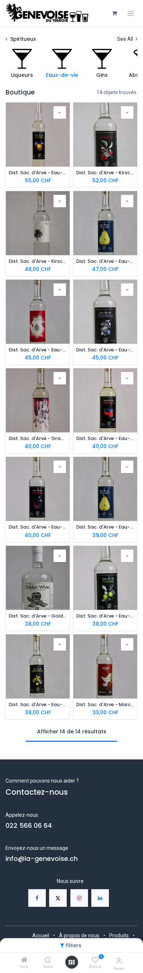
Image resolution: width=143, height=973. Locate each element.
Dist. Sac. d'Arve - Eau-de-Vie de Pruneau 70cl (105, 350)
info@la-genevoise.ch (42, 858)
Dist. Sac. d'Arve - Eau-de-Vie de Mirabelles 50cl (38, 704)
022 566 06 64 (29, 825)
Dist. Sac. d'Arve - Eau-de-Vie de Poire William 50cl (105, 527)
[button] (60, 112)
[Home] (24, 960)
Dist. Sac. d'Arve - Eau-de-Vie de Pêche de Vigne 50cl (38, 350)
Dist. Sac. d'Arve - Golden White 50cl (38, 616)
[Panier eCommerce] (114, 13)
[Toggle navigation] (131, 13)
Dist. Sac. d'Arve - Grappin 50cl (38, 438)
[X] (58, 898)
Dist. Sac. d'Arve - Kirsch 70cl (105, 172)
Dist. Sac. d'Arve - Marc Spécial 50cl (105, 704)
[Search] (47, 960)
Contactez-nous (37, 792)
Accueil (40, 935)
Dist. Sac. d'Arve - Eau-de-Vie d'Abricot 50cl (105, 438)
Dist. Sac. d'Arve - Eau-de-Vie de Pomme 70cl (105, 616)
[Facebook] (37, 898)
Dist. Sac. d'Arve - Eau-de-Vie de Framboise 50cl (38, 527)
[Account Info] (118, 960)
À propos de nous (79, 935)
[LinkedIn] (100, 898)
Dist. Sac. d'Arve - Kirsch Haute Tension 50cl (38, 261)
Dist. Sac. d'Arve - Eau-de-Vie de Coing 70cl (38, 172)
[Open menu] (71, 962)
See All (125, 39)
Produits (119, 935)
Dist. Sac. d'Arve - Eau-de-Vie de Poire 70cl (105, 261)
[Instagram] (79, 898)
